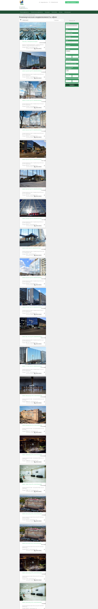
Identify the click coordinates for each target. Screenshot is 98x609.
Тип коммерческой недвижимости (69, 68)
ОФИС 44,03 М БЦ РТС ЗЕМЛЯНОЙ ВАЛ (32, 71)
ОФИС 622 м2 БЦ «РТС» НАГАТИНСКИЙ (31, 543)
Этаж (66, 79)
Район (67, 29)
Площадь (67, 74)
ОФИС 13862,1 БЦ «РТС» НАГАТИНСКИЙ (32, 484)
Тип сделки (68, 49)
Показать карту (25, 20)
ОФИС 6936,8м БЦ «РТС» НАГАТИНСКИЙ (32, 425)
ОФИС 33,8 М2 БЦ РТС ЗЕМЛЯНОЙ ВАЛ (32, 218)
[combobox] (72, 26)
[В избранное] (43, 47)
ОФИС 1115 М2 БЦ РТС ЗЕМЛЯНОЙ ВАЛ (32, 366)
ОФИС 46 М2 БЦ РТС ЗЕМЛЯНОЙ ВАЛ (31, 248)
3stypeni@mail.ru (44, 2)
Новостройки (54, 12)
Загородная (47, 12)
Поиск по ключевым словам (71, 63)
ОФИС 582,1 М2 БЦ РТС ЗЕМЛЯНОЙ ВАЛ (32, 336)
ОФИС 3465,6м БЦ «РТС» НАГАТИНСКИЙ (32, 395)
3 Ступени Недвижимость (23, 7)
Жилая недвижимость (24, 12)
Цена (66, 54)
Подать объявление (71, 2)
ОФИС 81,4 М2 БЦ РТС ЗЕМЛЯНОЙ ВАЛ (32, 307)
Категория (67, 23)
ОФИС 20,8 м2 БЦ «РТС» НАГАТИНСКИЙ (32, 573)
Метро (67, 40)
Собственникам (67, 12)
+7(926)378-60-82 (54, 2)
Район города (68, 36)
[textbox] (72, 27)
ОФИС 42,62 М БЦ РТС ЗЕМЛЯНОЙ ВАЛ (32, 277)
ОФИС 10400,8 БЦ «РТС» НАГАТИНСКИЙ (32, 454)
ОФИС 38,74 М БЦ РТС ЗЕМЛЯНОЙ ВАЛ (32, 189)
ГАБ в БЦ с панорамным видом (29, 41)
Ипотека (60, 12)
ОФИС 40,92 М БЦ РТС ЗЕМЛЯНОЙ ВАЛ (32, 130)
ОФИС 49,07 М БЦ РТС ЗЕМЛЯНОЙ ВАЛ (32, 159)
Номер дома (68, 45)
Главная (20, 14)
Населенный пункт (69, 33)
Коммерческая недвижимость (37, 12)
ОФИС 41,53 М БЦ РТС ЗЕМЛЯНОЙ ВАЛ (32, 100)
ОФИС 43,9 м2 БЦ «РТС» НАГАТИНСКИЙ (32, 513)
